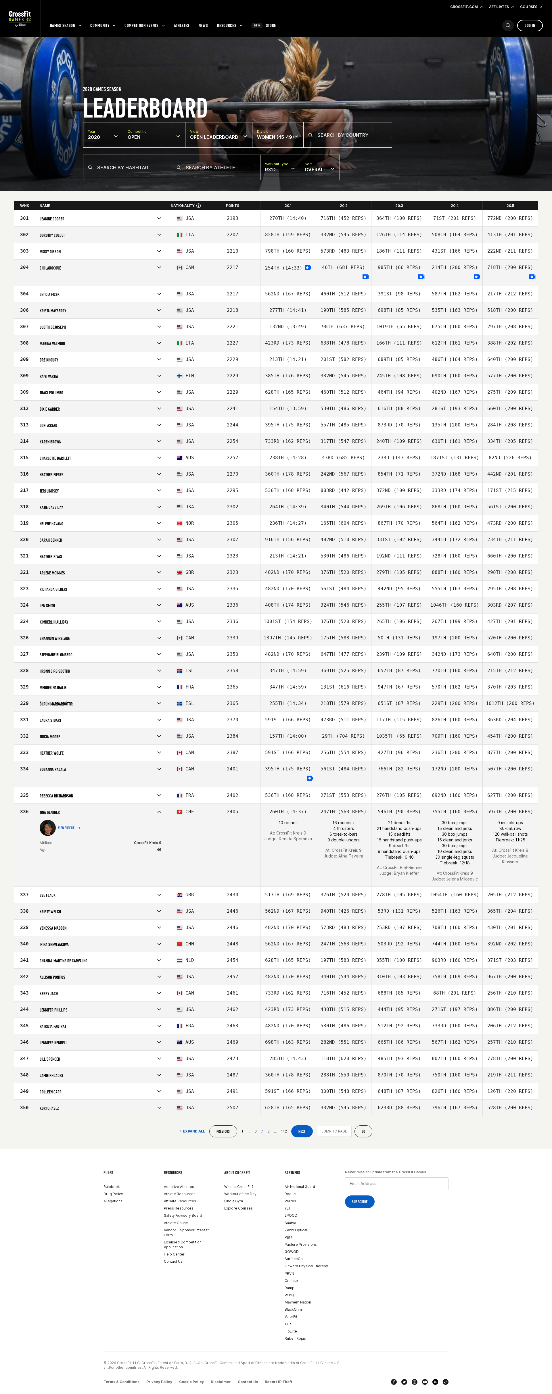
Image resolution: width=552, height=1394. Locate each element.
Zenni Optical (296, 1230)
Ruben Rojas (295, 1338)
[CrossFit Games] (20, 18)
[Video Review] (308, 268)
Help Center (174, 1254)
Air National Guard (300, 1187)
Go (363, 1131)
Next (302, 1131)
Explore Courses (238, 1208)
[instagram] (414, 1382)
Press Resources (178, 1208)
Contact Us (173, 1261)
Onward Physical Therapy (306, 1266)
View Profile (66, 828)
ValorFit (291, 1316)
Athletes (181, 25)
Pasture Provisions (301, 1244)
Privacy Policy (159, 1382)
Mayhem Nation (298, 1302)
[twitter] (404, 1382)
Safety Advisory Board (183, 1215)
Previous (223, 1131)
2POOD (291, 1215)
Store (265, 25)
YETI (288, 1208)
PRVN (289, 1273)
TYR (288, 1324)
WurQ (289, 1295)
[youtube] (425, 1382)
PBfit (288, 1237)
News (203, 25)
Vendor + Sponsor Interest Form (186, 1232)
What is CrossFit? (239, 1187)
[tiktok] (445, 1382)
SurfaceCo (294, 1259)
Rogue (290, 1194)
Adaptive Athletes (179, 1187)
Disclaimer (221, 1382)
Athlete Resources (179, 1194)
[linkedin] (435, 1382)
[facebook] (394, 1382)
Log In (530, 25)
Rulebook (111, 1187)
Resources (226, 25)
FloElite (291, 1331)
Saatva (290, 1223)
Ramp (289, 1288)
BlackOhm (293, 1309)
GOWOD (292, 1251)
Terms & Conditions (121, 1382)
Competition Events (141, 25)
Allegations (112, 1201)
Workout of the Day (240, 1194)
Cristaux (291, 1280)
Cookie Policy (191, 1382)
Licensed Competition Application (183, 1244)
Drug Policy (113, 1194)
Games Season (62, 25)
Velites (290, 1201)
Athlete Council (176, 1223)
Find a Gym (233, 1201)
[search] (508, 25)
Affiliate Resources (180, 1201)
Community (99, 25)
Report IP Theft (278, 1382)
